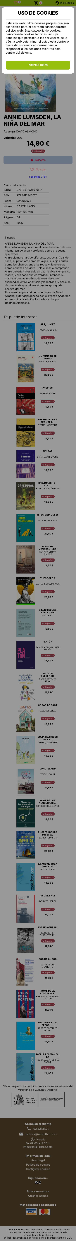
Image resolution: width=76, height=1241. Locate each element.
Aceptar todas (38, 65)
